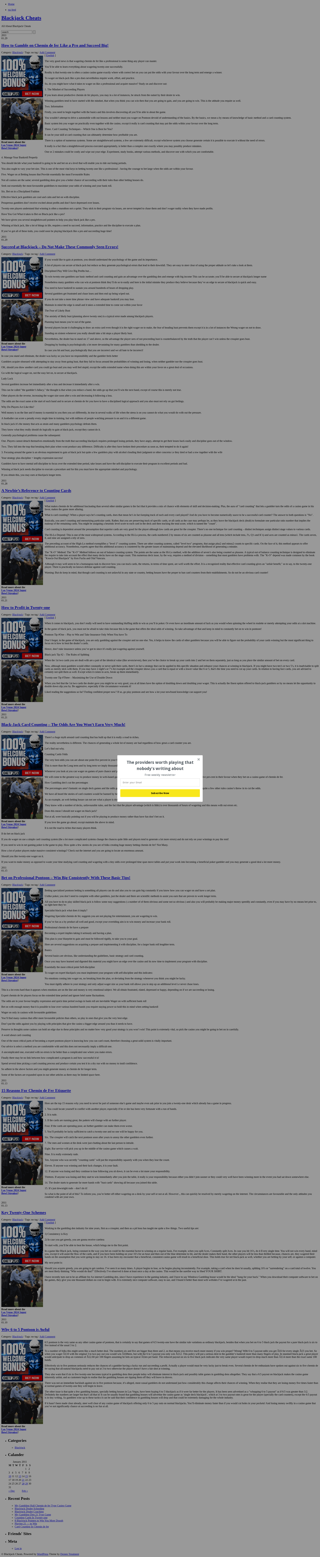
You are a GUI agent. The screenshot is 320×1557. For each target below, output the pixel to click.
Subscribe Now (160, 793)
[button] (160, 765)
